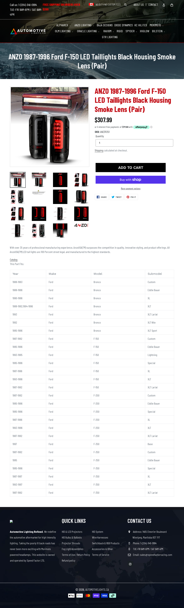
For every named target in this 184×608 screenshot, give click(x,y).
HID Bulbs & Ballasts (72, 537)
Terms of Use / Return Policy (76, 554)
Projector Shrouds (71, 543)
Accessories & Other (102, 549)
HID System (97, 531)
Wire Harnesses (100, 537)
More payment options (131, 188)
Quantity (100, 136)
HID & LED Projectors (72, 531)
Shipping (99, 150)
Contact (153, 4)
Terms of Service (100, 554)
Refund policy (68, 560)
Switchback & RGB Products (105, 543)
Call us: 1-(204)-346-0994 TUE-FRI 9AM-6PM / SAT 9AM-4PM (26, 9)
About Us (139, 4)
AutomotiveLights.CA (97, 589)
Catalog (13, 259)
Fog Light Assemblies (72, 549)
